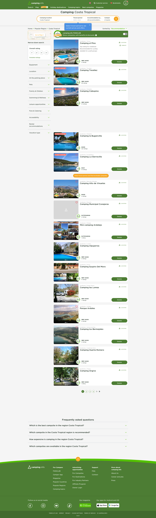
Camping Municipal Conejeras (94, 204)
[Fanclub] (44, 7)
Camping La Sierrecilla (91, 157)
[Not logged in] (125, 3)
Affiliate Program (79, 484)
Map (37, 7)
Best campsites (88, 7)
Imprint (61, 513)
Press (113, 480)
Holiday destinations (58, 7)
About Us (114, 473)
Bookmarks (117, 3)
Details (119, 61)
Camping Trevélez (88, 70)
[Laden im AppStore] (102, 505)
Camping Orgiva (88, 371)
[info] (96, 35)
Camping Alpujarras (89, 246)
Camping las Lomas (89, 287)
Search (30, 7)
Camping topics (74, 7)
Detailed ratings (34, 57)
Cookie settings (77, 513)
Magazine (99, 7)
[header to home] (36, 3)
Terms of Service (90, 513)
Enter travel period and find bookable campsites (91, 175)
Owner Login (77, 487)
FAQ (93, 471)
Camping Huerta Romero (92, 350)
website (124, 45)
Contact (95, 474)
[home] (36, 467)
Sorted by (106, 28)
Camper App (58, 474)
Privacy (67, 513)
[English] (90, 3)
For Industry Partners (80, 480)
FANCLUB (56, 471)
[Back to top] (78, 459)
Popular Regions (59, 485)
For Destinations (78, 477)
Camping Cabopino (89, 91)
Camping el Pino (88, 43)
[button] (55, 19)
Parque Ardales (87, 308)
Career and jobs (117, 477)
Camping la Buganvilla (91, 136)
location (123, 42)
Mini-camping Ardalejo (91, 225)
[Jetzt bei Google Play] (113, 505)
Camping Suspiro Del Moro (93, 266)
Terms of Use (53, 513)
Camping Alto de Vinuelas (92, 183)
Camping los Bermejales (91, 329)
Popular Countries (60, 482)
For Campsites (77, 473)
